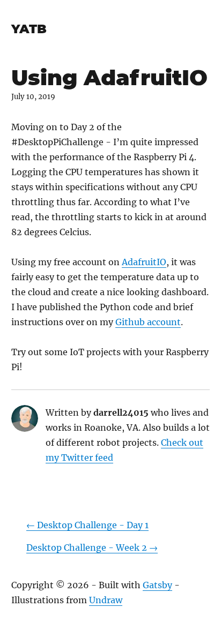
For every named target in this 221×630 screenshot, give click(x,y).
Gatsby (157, 585)
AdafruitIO (144, 262)
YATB (29, 28)
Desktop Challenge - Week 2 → (92, 547)
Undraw (105, 600)
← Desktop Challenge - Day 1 (87, 525)
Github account (148, 322)
